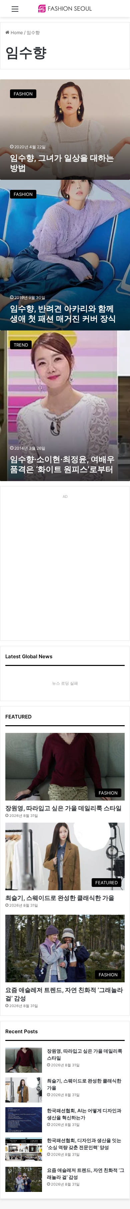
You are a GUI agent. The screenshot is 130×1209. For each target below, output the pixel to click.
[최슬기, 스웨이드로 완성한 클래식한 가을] (23, 1090)
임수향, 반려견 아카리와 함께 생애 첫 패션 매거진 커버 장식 (63, 313)
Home (16, 32)
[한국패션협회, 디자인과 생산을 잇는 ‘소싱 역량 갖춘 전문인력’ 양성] (23, 1149)
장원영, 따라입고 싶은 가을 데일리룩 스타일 (63, 808)
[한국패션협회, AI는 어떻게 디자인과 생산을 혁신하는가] (23, 1119)
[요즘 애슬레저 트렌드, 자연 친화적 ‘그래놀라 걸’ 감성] (23, 1179)
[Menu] (15, 11)
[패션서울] (65, 8)
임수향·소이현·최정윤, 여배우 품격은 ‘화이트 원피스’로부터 (62, 464)
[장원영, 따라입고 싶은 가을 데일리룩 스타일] (23, 1060)
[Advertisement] (65, 566)
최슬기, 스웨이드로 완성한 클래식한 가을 (59, 897)
